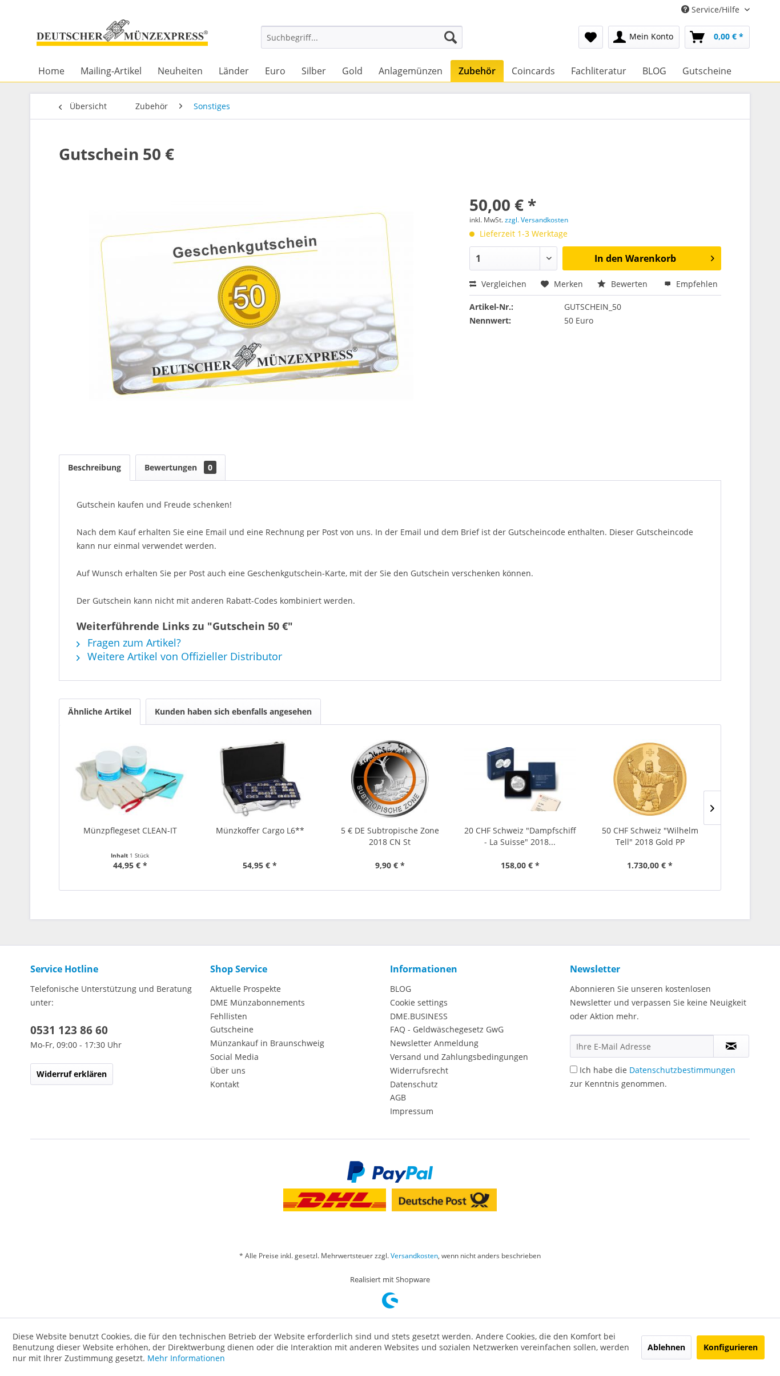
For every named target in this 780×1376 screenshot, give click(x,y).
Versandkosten (414, 1256)
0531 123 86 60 (69, 1030)
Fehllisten (228, 1016)
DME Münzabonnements (257, 1002)
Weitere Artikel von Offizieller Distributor (183, 656)
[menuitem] (362, 37)
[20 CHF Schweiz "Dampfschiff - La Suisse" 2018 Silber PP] (520, 779)
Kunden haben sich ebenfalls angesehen (233, 711)
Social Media (234, 1056)
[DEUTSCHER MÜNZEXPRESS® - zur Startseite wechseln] (122, 37)
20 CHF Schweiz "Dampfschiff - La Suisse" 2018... (520, 836)
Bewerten (629, 283)
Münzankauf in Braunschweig (267, 1043)
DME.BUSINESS (419, 1016)
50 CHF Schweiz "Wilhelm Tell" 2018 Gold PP (650, 836)
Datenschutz (414, 1084)
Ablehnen (666, 1347)
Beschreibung (94, 467)
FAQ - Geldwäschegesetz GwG (447, 1029)
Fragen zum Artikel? (133, 642)
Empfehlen (696, 283)
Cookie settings (419, 1002)
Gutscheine (232, 1029)
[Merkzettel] (590, 37)
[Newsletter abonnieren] (731, 1046)
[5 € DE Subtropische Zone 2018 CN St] (390, 779)
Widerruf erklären (72, 1073)
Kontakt (224, 1084)
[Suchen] (451, 37)
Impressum (411, 1111)
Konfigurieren (730, 1347)
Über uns (228, 1070)
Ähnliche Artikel (99, 711)
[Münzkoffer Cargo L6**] (260, 779)
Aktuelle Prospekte (245, 988)
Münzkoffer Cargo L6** (260, 830)
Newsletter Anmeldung (434, 1043)
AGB (398, 1097)
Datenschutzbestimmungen (682, 1069)
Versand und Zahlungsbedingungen (459, 1056)
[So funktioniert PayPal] (390, 1172)
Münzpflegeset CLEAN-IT (130, 830)
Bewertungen (178, 467)
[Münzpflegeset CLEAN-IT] (130, 779)
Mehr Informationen (186, 1358)
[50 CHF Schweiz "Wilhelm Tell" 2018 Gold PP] (649, 779)
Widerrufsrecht (419, 1070)
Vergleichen (502, 283)
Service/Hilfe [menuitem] (715, 9)
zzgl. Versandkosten (536, 220)
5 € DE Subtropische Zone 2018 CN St (390, 836)
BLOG (400, 988)
